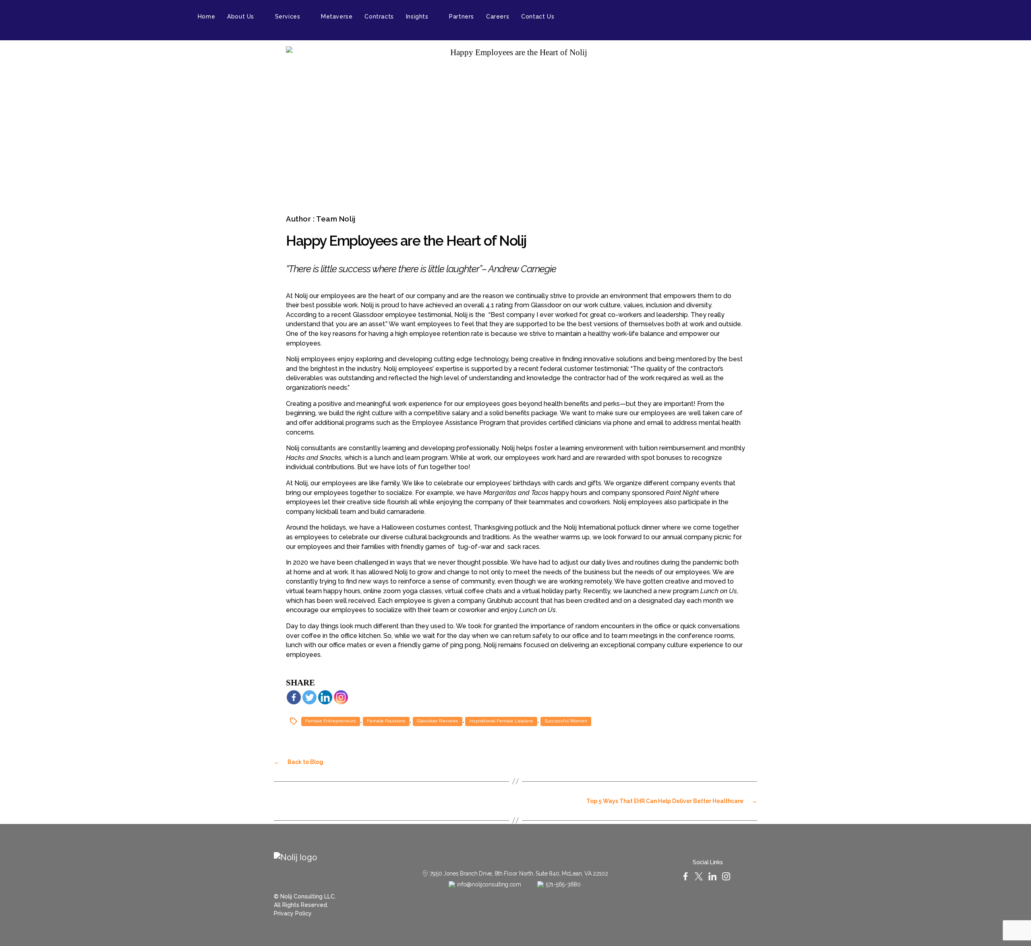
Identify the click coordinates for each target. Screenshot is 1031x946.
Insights (417, 16)
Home (206, 16)
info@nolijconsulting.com (489, 884)
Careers (497, 16)
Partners (461, 16)
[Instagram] (341, 697)
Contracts (378, 16)
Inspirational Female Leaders (501, 721)
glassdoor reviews (437, 721)
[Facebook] (294, 697)
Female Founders (386, 721)
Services (287, 16)
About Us (240, 16)
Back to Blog (298, 762)
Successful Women (565, 721)
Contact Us (537, 16)
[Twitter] (309, 697)
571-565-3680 (563, 884)
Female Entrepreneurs (330, 721)
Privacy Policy (293, 913)
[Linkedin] (325, 697)
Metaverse (336, 16)
